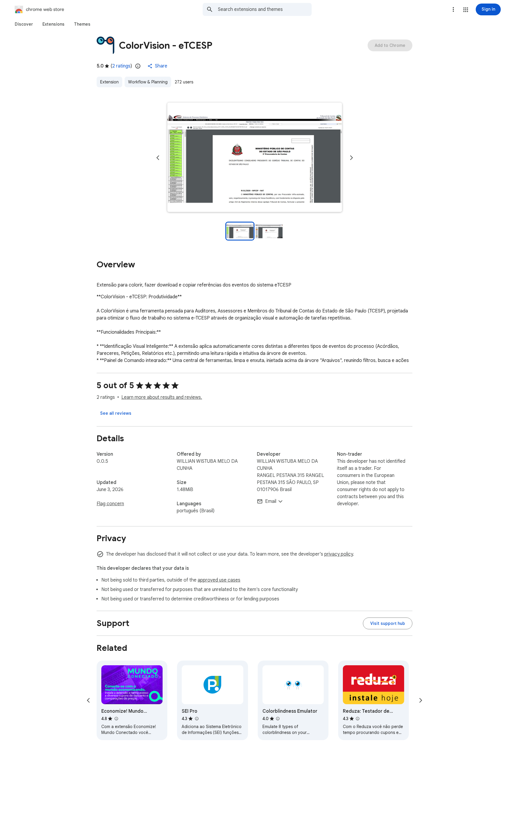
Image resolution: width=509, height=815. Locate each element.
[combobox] (265, 9)
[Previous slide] (158, 158)
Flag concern (110, 504)
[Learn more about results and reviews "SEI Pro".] (196, 719)
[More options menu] (453, 9)
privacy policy (338, 554)
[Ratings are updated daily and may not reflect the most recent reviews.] (138, 66)
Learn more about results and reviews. (161, 397)
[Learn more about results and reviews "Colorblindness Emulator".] (278, 719)
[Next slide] (351, 158)
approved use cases (219, 580)
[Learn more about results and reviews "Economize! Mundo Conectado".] (116, 719)
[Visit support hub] (387, 623)
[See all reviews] (116, 413)
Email (270, 501)
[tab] (24, 24)
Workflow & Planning (148, 82)
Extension (109, 82)
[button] (466, 10)
